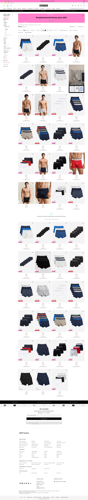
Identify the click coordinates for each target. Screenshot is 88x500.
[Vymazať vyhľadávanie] (83, 8)
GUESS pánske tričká (35, 444)
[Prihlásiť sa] (75, 5)
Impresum (52, 497)
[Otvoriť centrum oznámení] (78, 5)
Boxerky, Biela (34, 468)
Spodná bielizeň (31, 24)
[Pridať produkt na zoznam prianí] (32, 36)
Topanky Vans (59, 441)
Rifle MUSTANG (46, 441)
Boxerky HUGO (59, 464)
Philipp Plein (46, 451)
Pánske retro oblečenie (47, 442)
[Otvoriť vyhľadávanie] (70, 8)
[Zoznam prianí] (81, 5)
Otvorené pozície (29, 497)
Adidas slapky (59, 447)
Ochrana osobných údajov (37, 497)
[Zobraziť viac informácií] (26, 62)
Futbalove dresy (59, 445)
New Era (45, 454)
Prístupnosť (58, 497)
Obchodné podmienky (46, 497)
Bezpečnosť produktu (64, 497)
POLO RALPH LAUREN (35, 457)
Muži (8, 5)
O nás (21, 497)
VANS (20, 457)
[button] (73, 26)
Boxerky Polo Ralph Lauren (36, 464)
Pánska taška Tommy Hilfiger (23, 444)
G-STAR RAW (59, 451)
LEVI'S (33, 454)
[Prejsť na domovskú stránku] (24, 479)
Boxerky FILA (46, 464)
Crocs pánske (59, 444)
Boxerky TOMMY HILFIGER (48, 447)
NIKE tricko (33, 441)
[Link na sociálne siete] (20, 483)
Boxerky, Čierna (21, 468)
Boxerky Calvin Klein (22, 441)
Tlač (24, 497)
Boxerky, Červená (46, 468)
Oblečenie (22, 24)
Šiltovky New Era (34, 447)
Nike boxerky (34, 442)
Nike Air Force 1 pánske (22, 445)
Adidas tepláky (21, 447)
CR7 (19, 454)
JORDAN (45, 457)
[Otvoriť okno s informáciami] (84, 1)
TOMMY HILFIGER (34, 451)
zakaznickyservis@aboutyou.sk (36, 423)
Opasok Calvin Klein (47, 444)
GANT (40, 24)
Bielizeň (26, 24)
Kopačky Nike (46, 445)
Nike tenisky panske (35, 445)
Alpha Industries (59, 454)
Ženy (4, 5)
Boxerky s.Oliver (21, 464)
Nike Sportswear (21, 451)
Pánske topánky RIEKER (22, 442)
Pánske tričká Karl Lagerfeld (61, 442)
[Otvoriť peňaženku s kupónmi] (72, 5)
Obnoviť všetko (28, 32)
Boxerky (36, 24)
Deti (11, 5)
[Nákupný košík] (84, 5)
